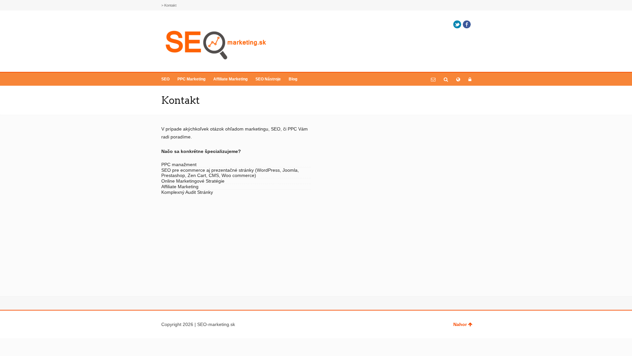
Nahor (460, 324)
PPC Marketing (191, 79)
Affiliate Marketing (230, 79)
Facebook (467, 24)
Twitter (457, 24)
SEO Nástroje (268, 79)
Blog (293, 79)
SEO (165, 79)
